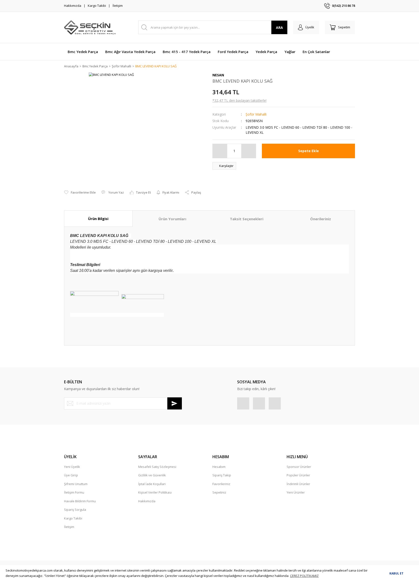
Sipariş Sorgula (75, 509)
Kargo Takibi (97, 5)
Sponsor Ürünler (299, 466)
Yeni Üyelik (72, 466)
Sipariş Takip (221, 475)
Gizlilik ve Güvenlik (152, 475)
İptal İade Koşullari (152, 484)
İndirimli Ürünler (298, 484)
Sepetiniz (219, 492)
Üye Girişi (71, 475)
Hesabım (219, 466)
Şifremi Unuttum (76, 484)
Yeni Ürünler (296, 492)
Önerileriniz (320, 218)
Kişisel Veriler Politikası (155, 492)
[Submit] (174, 403)
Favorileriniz (221, 484)
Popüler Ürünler (298, 475)
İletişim (118, 5)
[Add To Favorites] (80, 192)
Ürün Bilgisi (98, 218)
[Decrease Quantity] (220, 151)
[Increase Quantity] (248, 151)
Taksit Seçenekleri (246, 218)
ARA (279, 27)
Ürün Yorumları (172, 218)
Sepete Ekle (308, 151)
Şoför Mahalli (256, 114)
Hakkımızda (72, 5)
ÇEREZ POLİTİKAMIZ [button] (304, 576)
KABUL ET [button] (396, 573)
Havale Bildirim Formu (80, 501)
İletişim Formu (74, 492)
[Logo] (90, 27)
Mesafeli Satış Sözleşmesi (157, 466)
